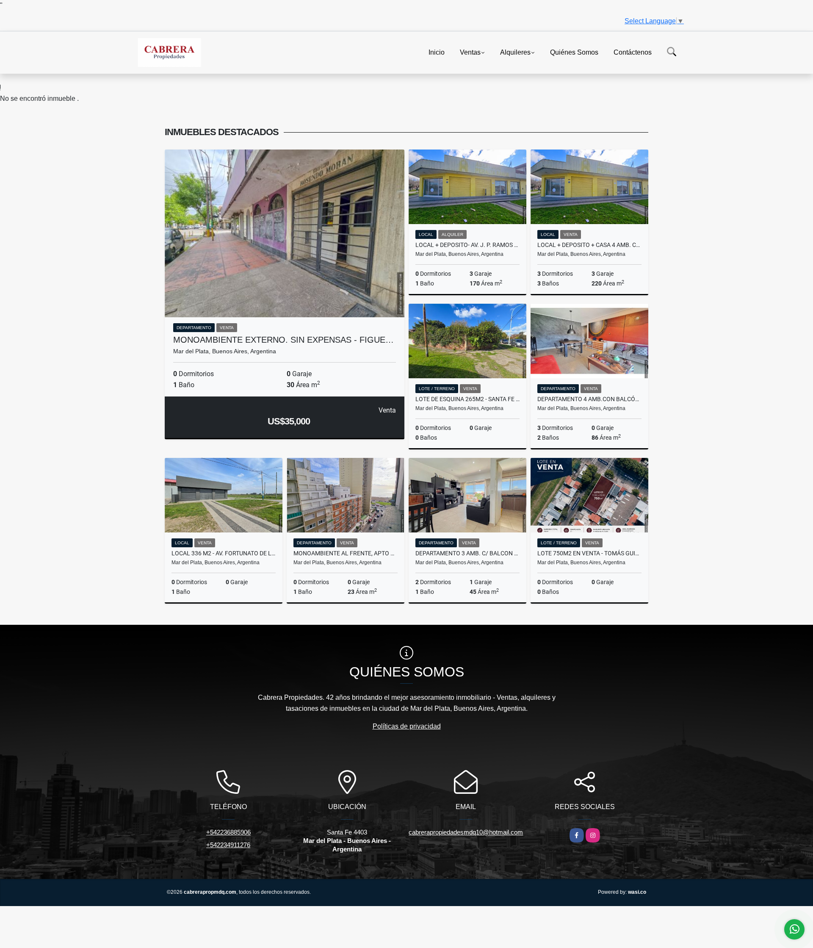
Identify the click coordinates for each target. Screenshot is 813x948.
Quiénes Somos (574, 51)
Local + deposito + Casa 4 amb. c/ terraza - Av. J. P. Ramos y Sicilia (589, 244)
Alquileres (515, 51)
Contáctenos (633, 51)
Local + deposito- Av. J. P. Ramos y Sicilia (467, 244)
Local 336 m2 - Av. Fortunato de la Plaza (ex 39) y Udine (223, 553)
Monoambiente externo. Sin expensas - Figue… (283, 339)
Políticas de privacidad (407, 726)
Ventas (470, 51)
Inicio (437, 51)
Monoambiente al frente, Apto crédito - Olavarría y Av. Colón (345, 553)
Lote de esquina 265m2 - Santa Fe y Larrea (467, 399)
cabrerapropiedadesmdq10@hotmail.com (466, 832)
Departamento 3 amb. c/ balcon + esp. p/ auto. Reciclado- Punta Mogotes (467, 553)
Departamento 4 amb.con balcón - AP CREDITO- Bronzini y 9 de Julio (589, 399)
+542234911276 (228, 844)
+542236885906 (228, 832)
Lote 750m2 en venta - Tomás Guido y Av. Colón (589, 553)
